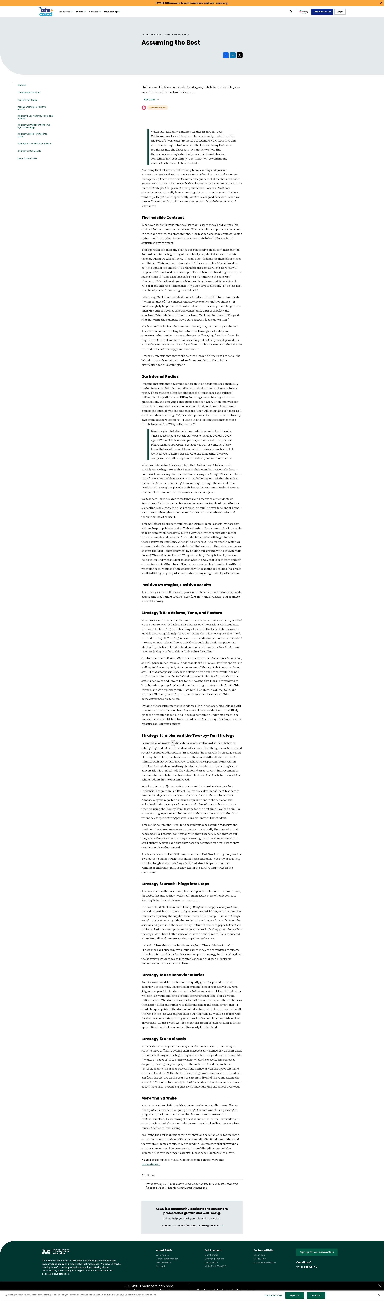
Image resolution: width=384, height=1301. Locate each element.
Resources (64, 11)
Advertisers (259, 1254)
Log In (340, 11)
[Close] (379, 1295)
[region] (192, 1295)
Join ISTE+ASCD (322, 11)
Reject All (295, 1295)
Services (93, 11)
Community (211, 1262)
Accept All (316, 1295)
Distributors (260, 1258)
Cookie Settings (273, 1295)
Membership (111, 11)
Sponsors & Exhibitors (265, 1262)
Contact (160, 1266)
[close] (381, 2)
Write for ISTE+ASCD (215, 1266)
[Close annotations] (379, 1285)
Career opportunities (167, 1258)
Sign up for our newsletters (317, 1252)
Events (79, 11)
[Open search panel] (291, 11)
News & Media (163, 1262)
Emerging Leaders (214, 1258)
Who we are (162, 1254)
